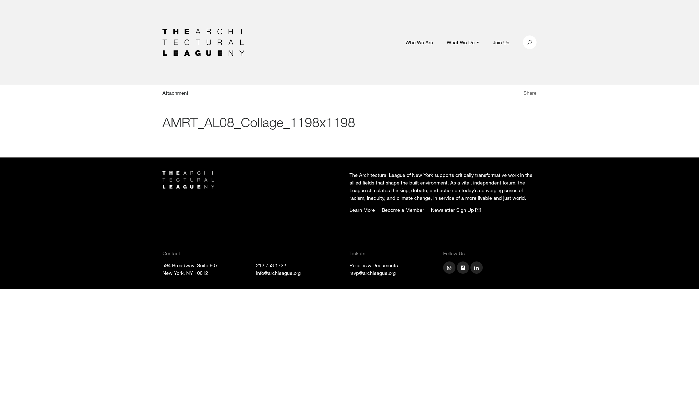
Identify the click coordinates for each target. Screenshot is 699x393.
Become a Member (403, 210)
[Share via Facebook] (515, 94)
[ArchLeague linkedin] (477, 268)
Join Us (501, 42)
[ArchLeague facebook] (463, 268)
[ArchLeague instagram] (450, 268)
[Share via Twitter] (507, 94)
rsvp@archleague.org (373, 273)
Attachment (175, 93)
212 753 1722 (271, 265)
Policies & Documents (374, 265)
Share (530, 93)
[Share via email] (494, 94)
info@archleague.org (278, 273)
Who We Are (419, 42)
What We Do (461, 42)
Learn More (362, 210)
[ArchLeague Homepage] (203, 42)
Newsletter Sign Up (453, 210)
